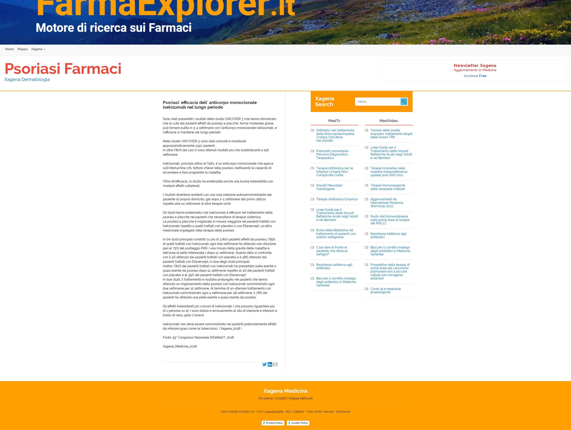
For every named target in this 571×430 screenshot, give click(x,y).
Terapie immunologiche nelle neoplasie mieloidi (387, 187)
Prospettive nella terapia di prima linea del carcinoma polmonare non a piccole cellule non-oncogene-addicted (390, 271)
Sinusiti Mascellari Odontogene (329, 187)
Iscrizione (475, 76)
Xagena (37, 49)
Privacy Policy (274, 422)
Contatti (281, 398)
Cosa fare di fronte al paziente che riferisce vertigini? (332, 251)
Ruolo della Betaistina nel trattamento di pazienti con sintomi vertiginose (336, 234)
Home (9, 49)
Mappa (22, 49)
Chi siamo (265, 398)
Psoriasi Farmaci (63, 68)
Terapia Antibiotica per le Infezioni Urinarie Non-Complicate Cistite (334, 172)
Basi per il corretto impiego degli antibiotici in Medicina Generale (336, 282)
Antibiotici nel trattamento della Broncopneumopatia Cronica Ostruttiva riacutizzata (335, 135)
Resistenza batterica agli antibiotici (334, 266)
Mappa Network (301, 398)
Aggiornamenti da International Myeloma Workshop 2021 (386, 203)
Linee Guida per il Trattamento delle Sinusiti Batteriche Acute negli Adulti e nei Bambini (337, 215)
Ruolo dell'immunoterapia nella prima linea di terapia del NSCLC (390, 220)
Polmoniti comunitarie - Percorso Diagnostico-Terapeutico (333, 154)
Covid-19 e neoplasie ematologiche (385, 290)
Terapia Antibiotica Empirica (337, 199)
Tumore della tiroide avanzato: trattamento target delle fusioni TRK (391, 134)
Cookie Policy (299, 422)
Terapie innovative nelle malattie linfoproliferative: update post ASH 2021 (389, 172)
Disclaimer (343, 411)
